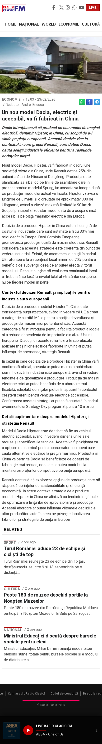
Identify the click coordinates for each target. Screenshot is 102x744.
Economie (69, 24)
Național (29, 24)
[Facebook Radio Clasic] (55, 7)
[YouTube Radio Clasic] (81, 7)
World (49, 24)
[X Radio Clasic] (61, 7)
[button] (11, 730)
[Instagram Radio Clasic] (68, 7)
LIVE (93, 7)
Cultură (91, 24)
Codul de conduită (64, 693)
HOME (10, 24)
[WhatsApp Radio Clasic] (75, 7)
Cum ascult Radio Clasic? (27, 693)
